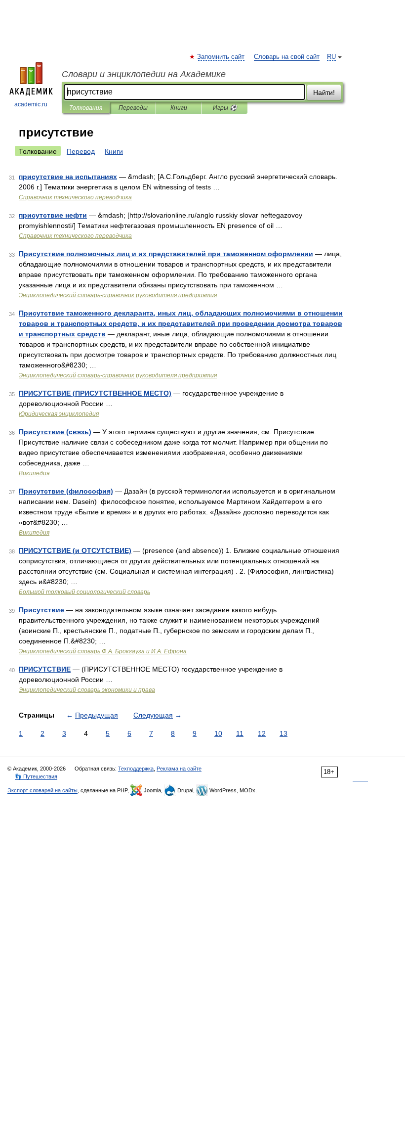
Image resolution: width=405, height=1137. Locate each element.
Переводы (133, 107)
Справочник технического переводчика (75, 197)
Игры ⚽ (225, 107)
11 (239, 733)
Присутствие (41, 610)
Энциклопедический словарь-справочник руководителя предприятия (118, 295)
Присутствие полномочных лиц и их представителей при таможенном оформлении (166, 254)
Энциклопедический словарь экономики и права (87, 689)
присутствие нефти (53, 215)
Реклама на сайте (179, 769)
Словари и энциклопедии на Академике (144, 74)
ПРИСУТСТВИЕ (45, 669)
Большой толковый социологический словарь (84, 592)
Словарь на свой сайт (287, 56)
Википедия (34, 473)
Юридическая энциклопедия (59, 413)
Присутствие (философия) (66, 491)
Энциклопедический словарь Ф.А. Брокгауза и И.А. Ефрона (103, 651)
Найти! (324, 92)
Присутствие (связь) (55, 432)
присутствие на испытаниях (68, 177)
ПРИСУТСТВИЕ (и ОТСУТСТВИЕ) (75, 550)
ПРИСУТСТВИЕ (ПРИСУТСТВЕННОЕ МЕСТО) (95, 393)
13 (283, 733)
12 (262, 733)
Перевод (81, 151)
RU (331, 56)
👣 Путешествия (36, 776)
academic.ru (30, 104)
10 (218, 733)
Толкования (85, 107)
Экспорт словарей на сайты (42, 790)
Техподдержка (136, 769)
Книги (178, 107)
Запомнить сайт (221, 56)
